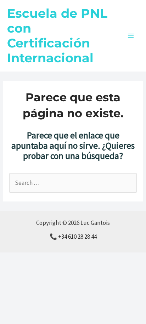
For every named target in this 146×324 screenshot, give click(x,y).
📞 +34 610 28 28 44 (73, 236)
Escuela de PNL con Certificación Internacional (57, 36)
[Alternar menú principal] (131, 36)
